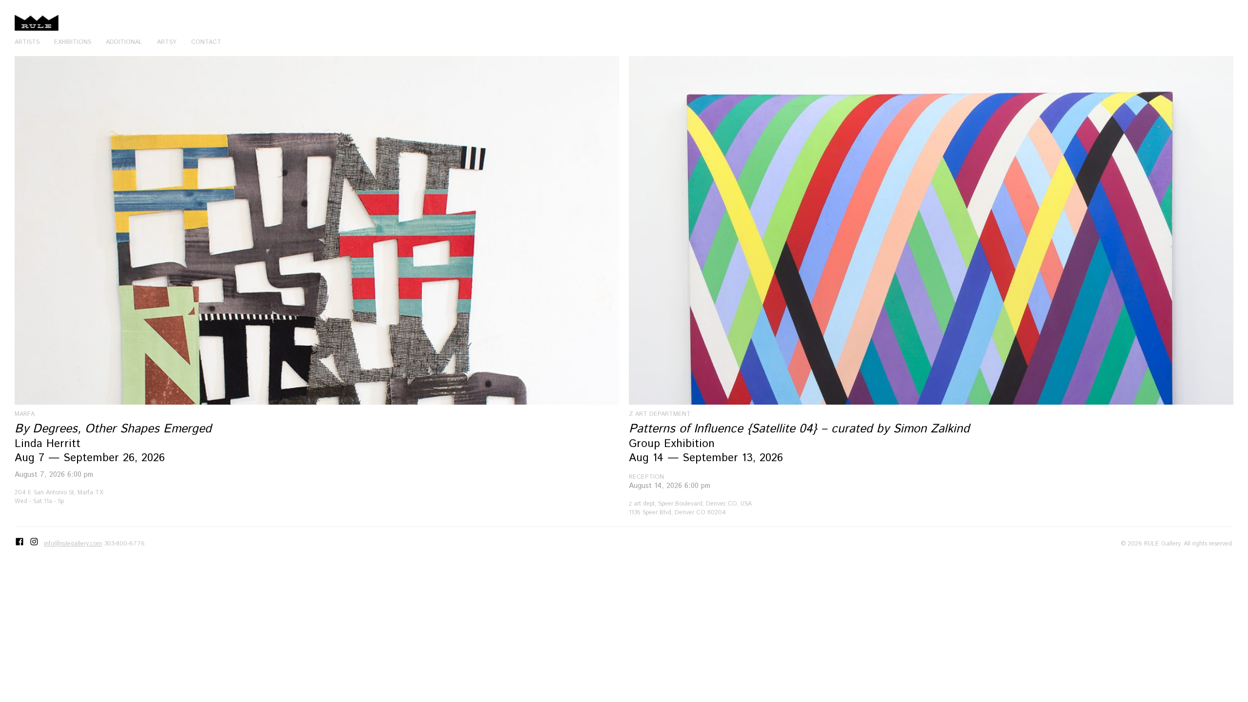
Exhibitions (72, 42)
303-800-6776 (124, 543)
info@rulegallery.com (73, 543)
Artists (27, 42)
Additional (124, 42)
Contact (206, 42)
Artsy (166, 42)
